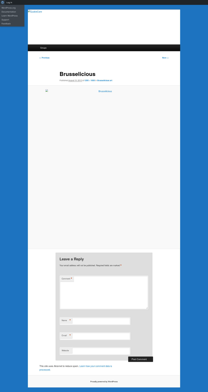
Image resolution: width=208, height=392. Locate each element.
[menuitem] (2, 2)
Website (65, 350)
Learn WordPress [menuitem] (10, 15)
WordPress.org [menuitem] (9, 8)
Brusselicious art (104, 80)
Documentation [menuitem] (9, 11)
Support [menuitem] (5, 19)
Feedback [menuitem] (6, 23)
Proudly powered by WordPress (104, 381)
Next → (165, 57)
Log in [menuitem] (9, 2)
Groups (43, 47)
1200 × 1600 (89, 80)
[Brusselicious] (104, 167)
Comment (67, 278)
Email (66, 335)
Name (66, 320)
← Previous (44, 57)
